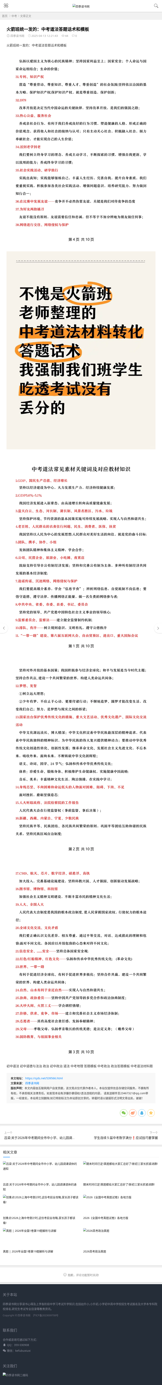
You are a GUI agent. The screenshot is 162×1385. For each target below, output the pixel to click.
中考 (14, 16)
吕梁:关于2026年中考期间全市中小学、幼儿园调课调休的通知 (47, 1138)
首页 (5, 16)
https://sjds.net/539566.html (44, 1078)
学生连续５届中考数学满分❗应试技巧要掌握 (126, 1138)
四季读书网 (32, 1083)
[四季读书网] (81, 6)
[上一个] (4, 628)
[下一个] (158, 628)
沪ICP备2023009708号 (45, 1315)
